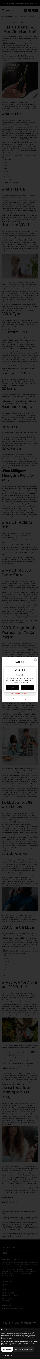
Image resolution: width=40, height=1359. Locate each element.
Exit (27, 687)
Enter (12, 687)
